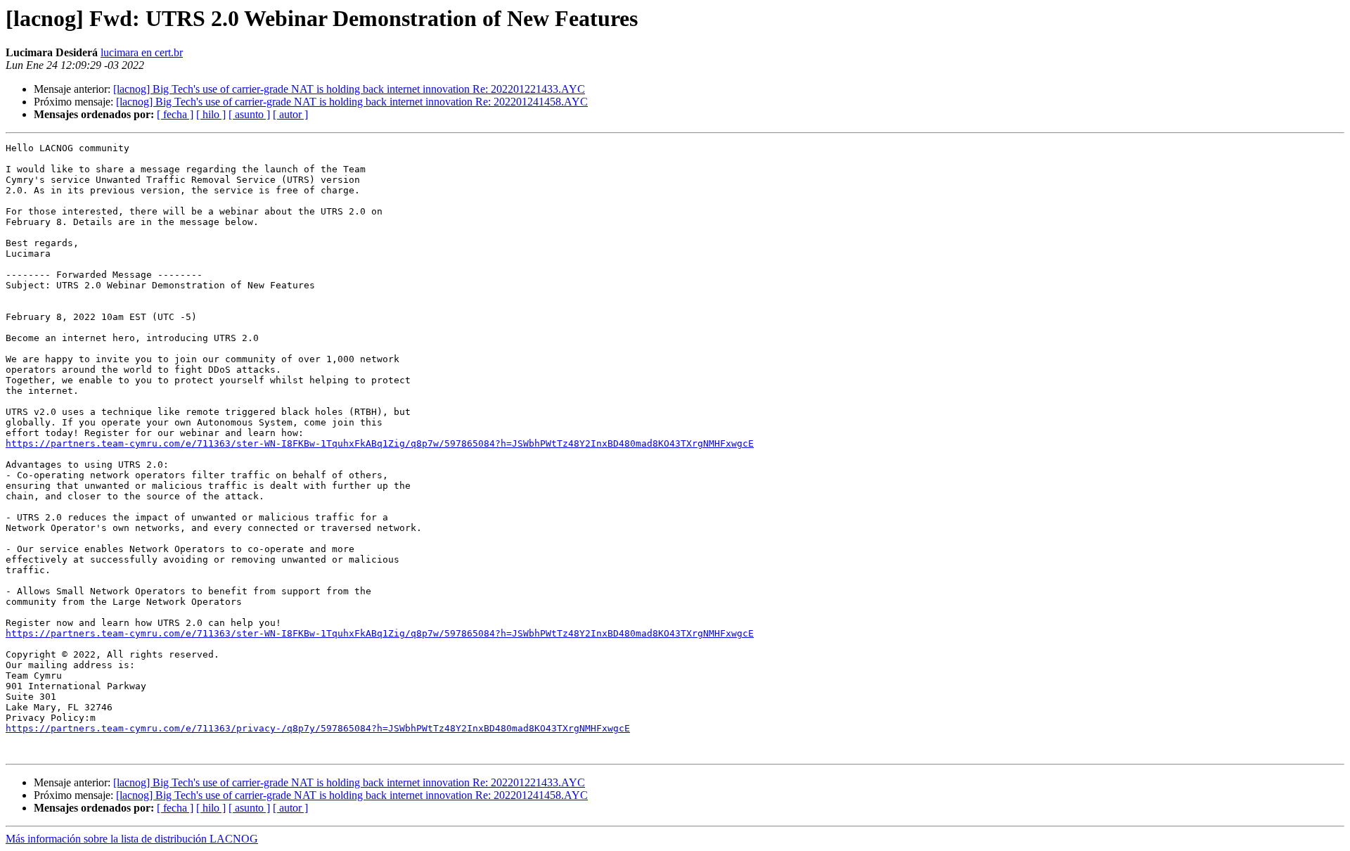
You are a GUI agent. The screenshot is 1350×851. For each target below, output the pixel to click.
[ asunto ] (249, 114)
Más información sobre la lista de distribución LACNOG (132, 839)
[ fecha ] (175, 114)
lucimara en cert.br (142, 52)
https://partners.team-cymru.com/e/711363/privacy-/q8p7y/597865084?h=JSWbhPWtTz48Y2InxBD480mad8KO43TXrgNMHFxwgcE (318, 728)
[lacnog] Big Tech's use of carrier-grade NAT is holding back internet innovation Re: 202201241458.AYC (352, 102)
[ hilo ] (211, 114)
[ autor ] (290, 114)
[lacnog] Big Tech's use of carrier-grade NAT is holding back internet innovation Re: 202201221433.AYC (349, 89)
